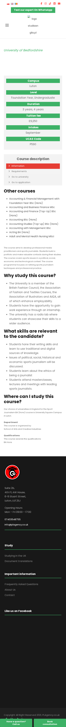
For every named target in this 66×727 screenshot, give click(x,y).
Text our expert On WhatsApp (33, 10)
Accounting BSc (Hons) (23, 219)
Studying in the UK (15, 556)
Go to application (21, 182)
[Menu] (7, 25)
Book (50, 723)
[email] (59, 4)
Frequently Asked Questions (21, 584)
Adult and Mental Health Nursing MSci (31, 236)
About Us (10, 589)
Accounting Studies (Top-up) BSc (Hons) (33, 224)
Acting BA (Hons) (19, 232)
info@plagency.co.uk (16, 524)
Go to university (20, 176)
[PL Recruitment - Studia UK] (33, 25)
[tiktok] (50, 4)
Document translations (19, 561)
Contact (10, 595)
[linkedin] (54, 4)
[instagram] (46, 4)
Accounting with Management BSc (30, 228)
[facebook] (41, 4)
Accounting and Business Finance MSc (32, 207)
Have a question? (16, 723)
